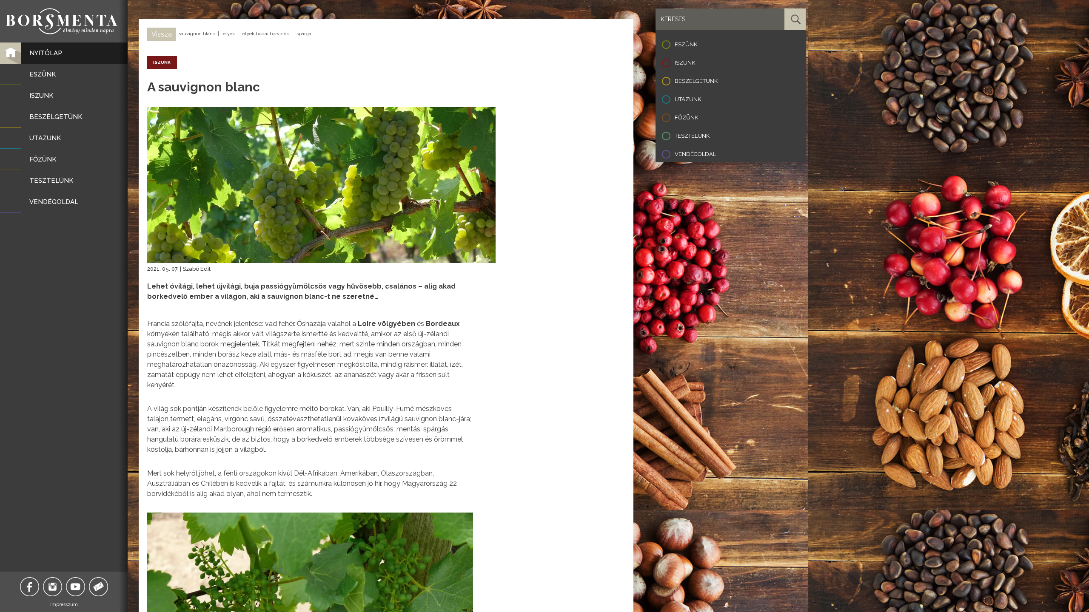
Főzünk (686, 117)
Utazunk (688, 99)
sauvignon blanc (197, 34)
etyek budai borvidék (265, 34)
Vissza (161, 34)
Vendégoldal (695, 154)
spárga (303, 34)
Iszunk (685, 63)
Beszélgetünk (696, 81)
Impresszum (64, 604)
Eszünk (686, 44)
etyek (229, 34)
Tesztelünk (692, 136)
